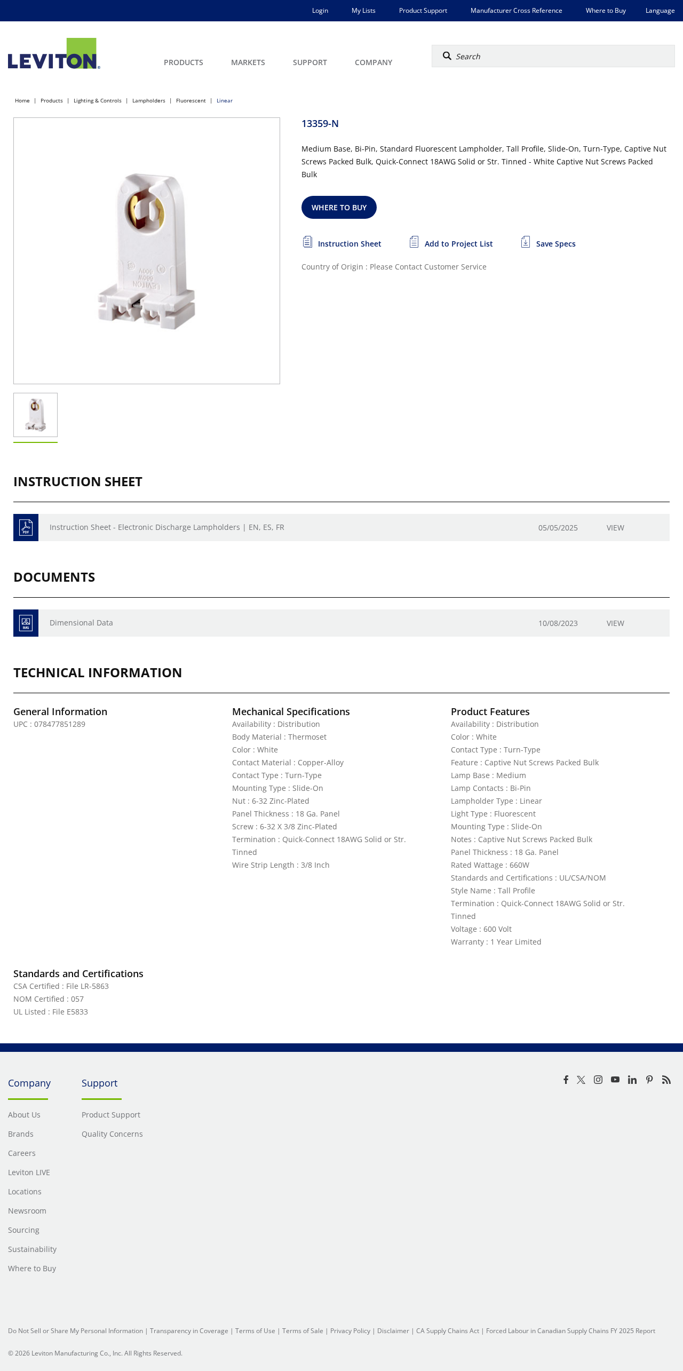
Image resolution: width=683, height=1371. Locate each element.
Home (22, 100)
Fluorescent (191, 100)
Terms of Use (255, 1330)
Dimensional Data (81, 622)
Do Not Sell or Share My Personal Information (75, 1330)
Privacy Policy (350, 1330)
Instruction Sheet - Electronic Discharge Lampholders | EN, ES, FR (167, 527)
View (615, 527)
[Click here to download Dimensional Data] (25, 623)
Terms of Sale (302, 1330)
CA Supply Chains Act (447, 1330)
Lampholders (148, 100)
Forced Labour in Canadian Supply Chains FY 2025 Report (570, 1330)
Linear (225, 100)
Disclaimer (393, 1330)
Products (52, 100)
